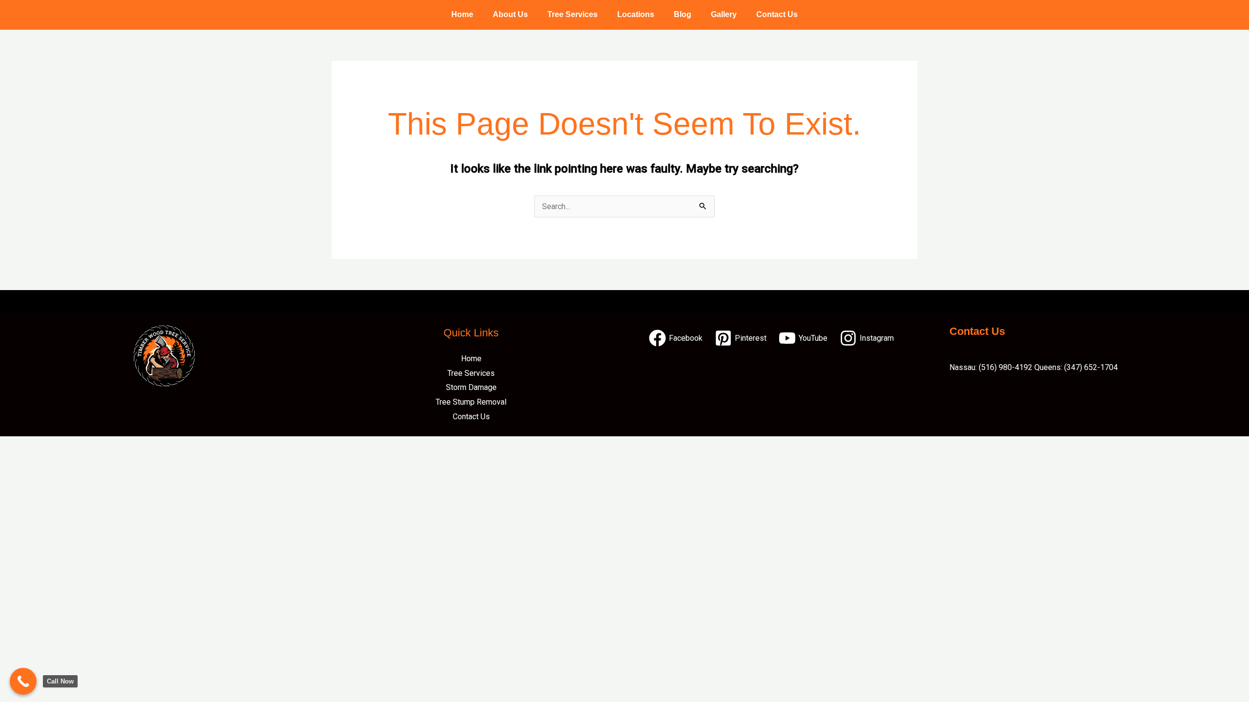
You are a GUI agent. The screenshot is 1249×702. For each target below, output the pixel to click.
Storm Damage (471, 387)
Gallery (724, 14)
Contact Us (777, 14)
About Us (510, 14)
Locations (635, 14)
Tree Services (572, 14)
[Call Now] (23, 681)
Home (462, 14)
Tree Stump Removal (471, 402)
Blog (682, 14)
